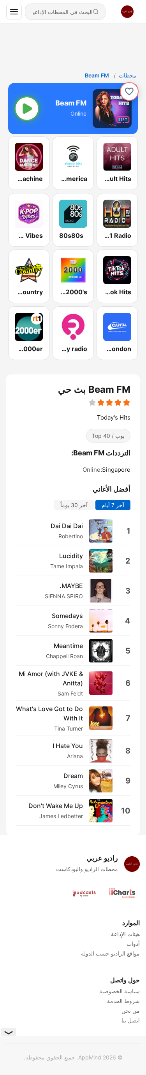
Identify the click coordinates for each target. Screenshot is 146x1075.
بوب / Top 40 (108, 435)
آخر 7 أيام (113, 504)
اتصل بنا (130, 1020)
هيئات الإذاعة (125, 934)
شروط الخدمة (123, 1001)
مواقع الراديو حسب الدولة (110, 953)
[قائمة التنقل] (14, 11)
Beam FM (97, 75)
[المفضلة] (129, 91)
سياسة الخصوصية (119, 991)
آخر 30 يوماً (74, 504)
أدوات (133, 943)
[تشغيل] (26, 108)
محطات (127, 75)
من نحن (130, 1010)
